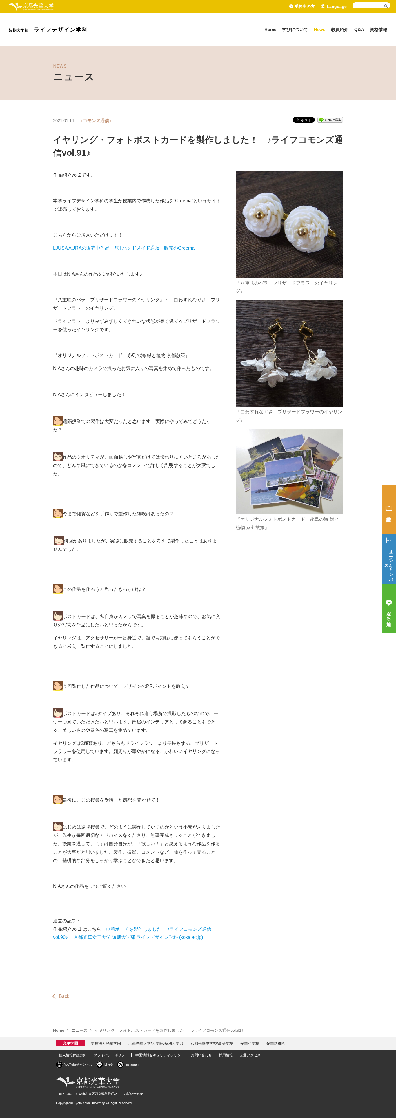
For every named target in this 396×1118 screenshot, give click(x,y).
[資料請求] (389, 509)
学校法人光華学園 (106, 1043)
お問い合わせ (201, 1055)
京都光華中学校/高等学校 (211, 1043)
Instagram (132, 1064)
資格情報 (378, 29)
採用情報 (226, 1055)
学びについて (295, 29)
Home (270, 29)
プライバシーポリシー (111, 1055)
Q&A (359, 29)
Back (64, 996)
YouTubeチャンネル (78, 1064)
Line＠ (108, 1064)
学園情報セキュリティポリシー (159, 1055)
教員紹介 (339, 29)
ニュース (79, 1030)
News (319, 29)
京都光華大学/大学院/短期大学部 (155, 1043)
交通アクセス (250, 1055)
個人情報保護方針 (73, 1055)
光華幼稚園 (275, 1043)
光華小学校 (249, 1043)
